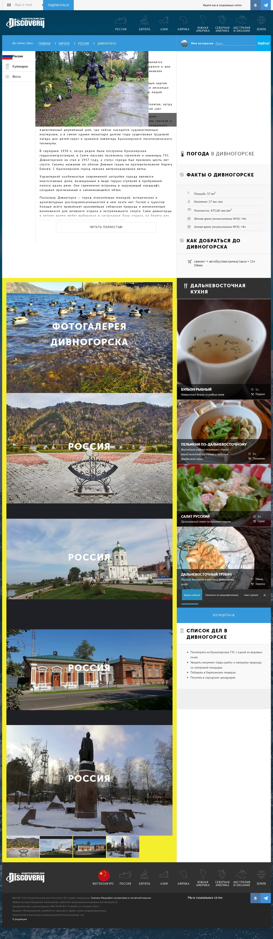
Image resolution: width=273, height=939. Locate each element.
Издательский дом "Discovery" (25, 23)
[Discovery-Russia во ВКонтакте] (255, 5)
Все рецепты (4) (224, 615)
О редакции (19, 919)
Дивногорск (106, 43)
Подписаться (58, 5)
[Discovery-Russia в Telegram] (266, 5)
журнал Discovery (25, 877)
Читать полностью (106, 227)
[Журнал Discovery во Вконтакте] (255, 898)
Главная (44, 43)
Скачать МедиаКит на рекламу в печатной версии (121, 897)
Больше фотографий (157, 797)
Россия (83, 43)
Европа (64, 43)
